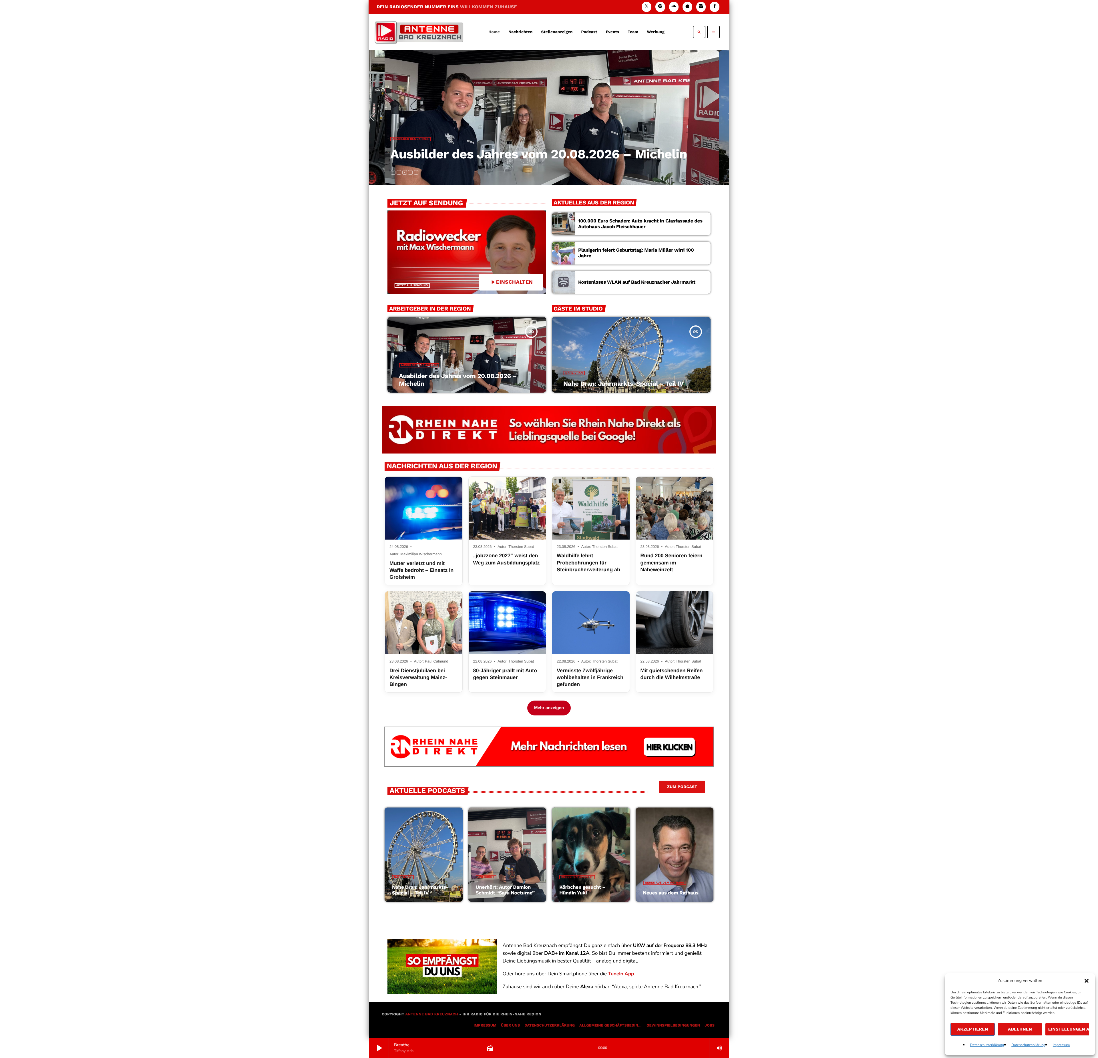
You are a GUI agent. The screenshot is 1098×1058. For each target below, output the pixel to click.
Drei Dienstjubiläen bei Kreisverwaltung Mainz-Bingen (418, 677)
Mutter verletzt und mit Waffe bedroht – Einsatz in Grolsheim (421, 570)
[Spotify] (660, 7)
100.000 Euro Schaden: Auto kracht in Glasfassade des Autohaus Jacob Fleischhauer (640, 224)
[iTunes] (687, 7)
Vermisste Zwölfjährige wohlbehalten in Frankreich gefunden (590, 677)
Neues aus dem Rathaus (664, 882)
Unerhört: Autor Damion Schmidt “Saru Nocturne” (505, 890)
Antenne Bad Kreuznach (431, 1014)
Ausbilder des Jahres (419, 365)
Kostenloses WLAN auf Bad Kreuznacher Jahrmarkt (636, 282)
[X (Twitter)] (646, 7)
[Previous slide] (374, 117)
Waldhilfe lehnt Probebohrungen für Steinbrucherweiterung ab (588, 562)
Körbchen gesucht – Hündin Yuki (582, 890)
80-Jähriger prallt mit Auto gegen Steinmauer (505, 674)
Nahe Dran (408, 139)
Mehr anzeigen (549, 707)
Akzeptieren (972, 1029)
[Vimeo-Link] (419, 32)
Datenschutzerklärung (987, 1045)
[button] (1086, 981)
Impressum (1061, 1045)
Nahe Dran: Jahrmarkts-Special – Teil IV (520, 154)
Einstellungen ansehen (1068, 1029)
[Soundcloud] (674, 7)
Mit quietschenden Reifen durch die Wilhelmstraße (671, 674)
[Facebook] (714, 7)
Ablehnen (1020, 1029)
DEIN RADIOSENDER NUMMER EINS (447, 6)
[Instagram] (701, 7)
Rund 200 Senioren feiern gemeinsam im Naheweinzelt (671, 562)
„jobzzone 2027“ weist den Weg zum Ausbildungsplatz (506, 559)
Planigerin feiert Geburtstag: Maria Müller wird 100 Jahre (636, 253)
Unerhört (486, 877)
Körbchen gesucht (577, 877)
